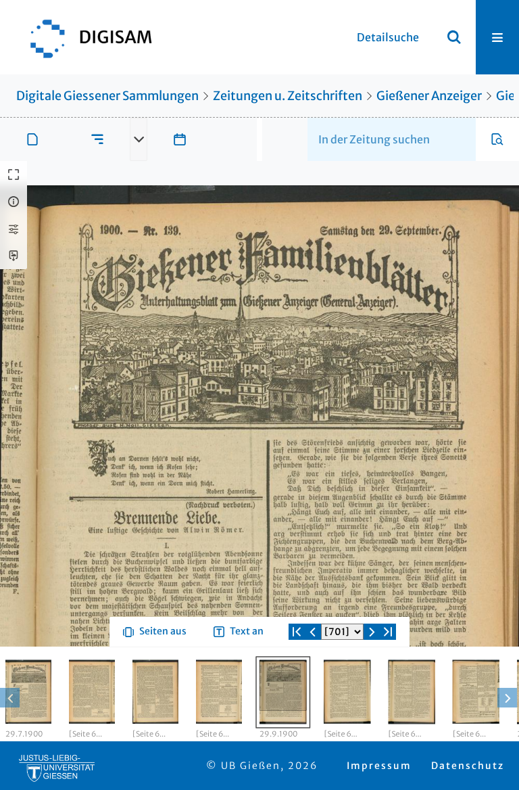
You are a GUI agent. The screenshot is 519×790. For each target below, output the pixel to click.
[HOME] (84, 37)
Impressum (379, 766)
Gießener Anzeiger (429, 95)
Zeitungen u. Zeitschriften (287, 95)
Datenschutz (467, 766)
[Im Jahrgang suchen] (497, 139)
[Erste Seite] (297, 632)
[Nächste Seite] (372, 632)
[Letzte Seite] (388, 632)
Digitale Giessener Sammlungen (107, 95)
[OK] (454, 37)
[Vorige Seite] (313, 632)
